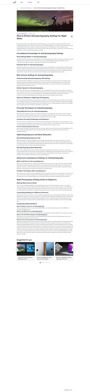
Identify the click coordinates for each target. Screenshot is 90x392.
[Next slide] (73, 249)
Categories (30, 2)
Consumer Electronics (25, 8)
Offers (38, 2)
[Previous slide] (16, 249)
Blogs (22, 2)
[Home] (17, 7)
